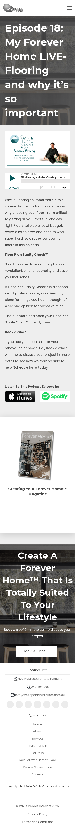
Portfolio (37, 753)
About (37, 731)
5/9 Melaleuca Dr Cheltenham (40, 679)
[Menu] (69, 8)
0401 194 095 (40, 687)
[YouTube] (55, 704)
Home (37, 724)
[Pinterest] (28, 704)
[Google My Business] (37, 704)
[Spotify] (55, 396)
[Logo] (13, 8)
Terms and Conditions (37, 822)
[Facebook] (19, 704)
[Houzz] (64, 704)
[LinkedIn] (46, 704)
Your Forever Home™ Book (37, 760)
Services (37, 738)
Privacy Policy (37, 814)
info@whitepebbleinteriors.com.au (40, 695)
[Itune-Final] (20, 396)
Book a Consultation (37, 767)
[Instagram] (10, 704)
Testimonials (38, 746)
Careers (37, 774)
